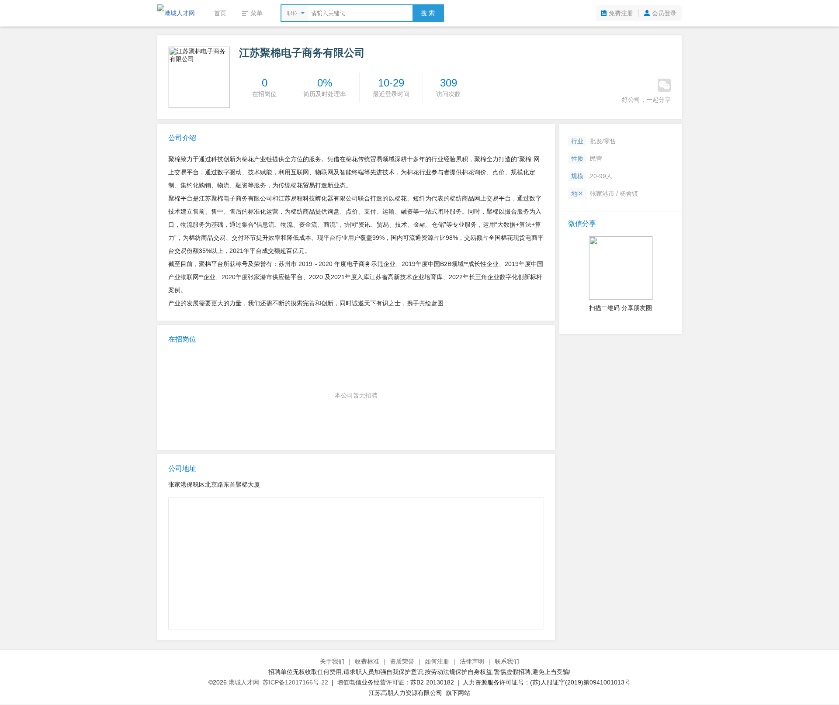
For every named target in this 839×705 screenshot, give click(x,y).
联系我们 (507, 661)
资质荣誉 (402, 661)
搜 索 (428, 13)
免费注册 (621, 13)
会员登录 (664, 13)
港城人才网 (244, 682)
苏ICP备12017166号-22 (295, 682)
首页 (220, 13)
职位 (292, 13)
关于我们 (332, 661)
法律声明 (472, 661)
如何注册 (437, 661)
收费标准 (367, 661)
